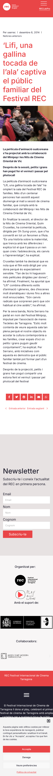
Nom (6, 506)
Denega (26, 757)
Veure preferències (26, 765)
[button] (48, 720)
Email (7, 494)
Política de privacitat (26, 772)
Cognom (9, 519)
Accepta (26, 749)
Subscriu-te (17, 534)
